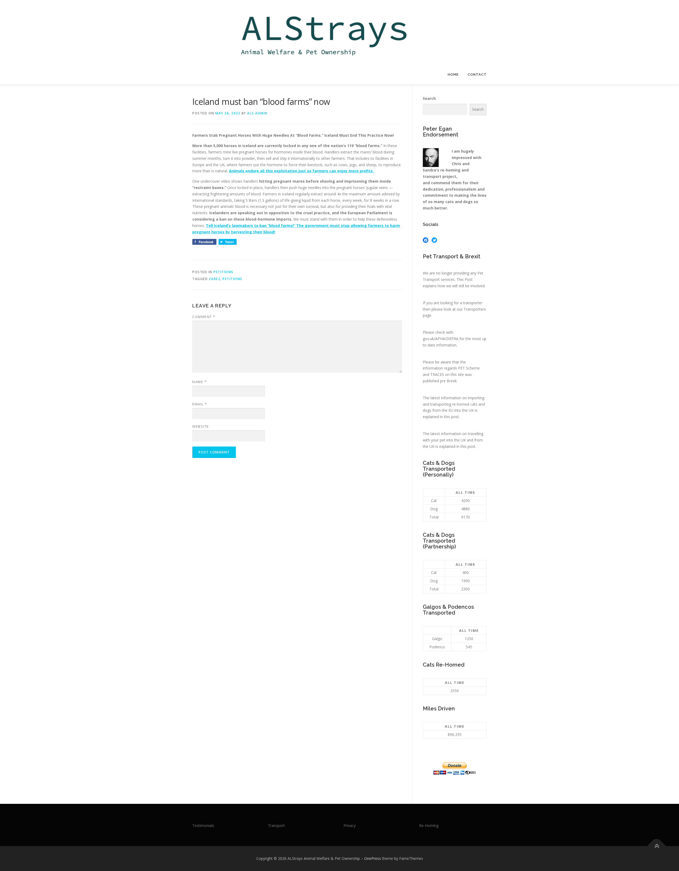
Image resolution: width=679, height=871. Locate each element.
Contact (477, 74)
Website (200, 426)
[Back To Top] (656, 846)
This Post (464, 279)
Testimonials (203, 825)
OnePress (372, 858)
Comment (203, 316)
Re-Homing (428, 825)
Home (453, 74)
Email (199, 404)
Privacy (349, 825)
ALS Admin (257, 113)
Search (429, 98)
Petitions (223, 272)
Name (199, 381)
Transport (276, 825)
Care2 (214, 279)
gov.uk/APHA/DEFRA (440, 338)
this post (451, 416)
